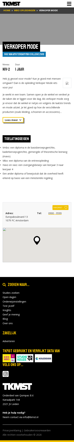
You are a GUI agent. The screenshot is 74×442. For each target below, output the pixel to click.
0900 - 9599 (55, 213)
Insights (7, 310)
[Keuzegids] (43, 357)
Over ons (8, 323)
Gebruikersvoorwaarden (37, 430)
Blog (5, 318)
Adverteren (9, 341)
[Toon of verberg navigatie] (68, 4)
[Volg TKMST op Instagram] (6, 375)
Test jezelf (8, 305)
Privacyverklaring (12, 430)
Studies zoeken (11, 292)
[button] (37, 240)
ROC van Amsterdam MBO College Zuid (24, 54)
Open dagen (9, 297)
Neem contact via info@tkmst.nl (20, 417)
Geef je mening (11, 314)
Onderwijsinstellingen (14, 301)
